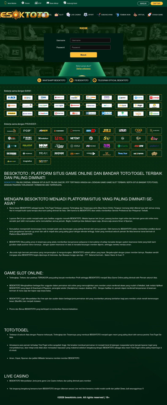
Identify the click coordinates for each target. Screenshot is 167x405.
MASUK (143, 3)
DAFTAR (156, 3)
